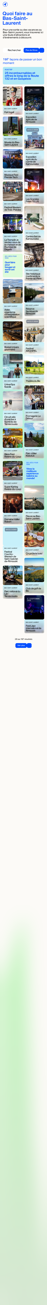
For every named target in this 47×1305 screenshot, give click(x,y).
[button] (34, 50)
